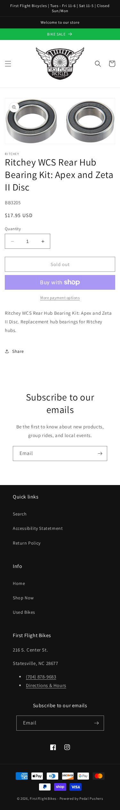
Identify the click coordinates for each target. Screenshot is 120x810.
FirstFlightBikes (43, 798)
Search (20, 514)
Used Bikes (24, 612)
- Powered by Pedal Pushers (80, 798)
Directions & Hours (46, 685)
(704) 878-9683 (41, 677)
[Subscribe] (100, 453)
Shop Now (23, 598)
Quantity (13, 228)
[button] (8, 64)
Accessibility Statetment (38, 528)
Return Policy (27, 543)
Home (19, 583)
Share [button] (18, 351)
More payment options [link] (60, 297)
